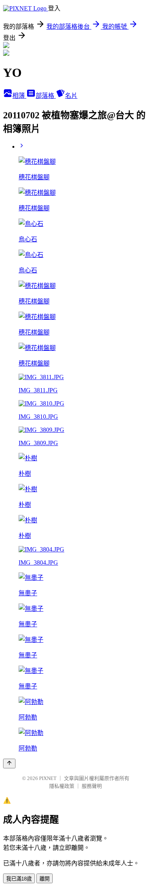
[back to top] (9, 763)
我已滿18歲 (19, 879)
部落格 (46, 95)
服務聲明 (92, 786)
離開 (44, 879)
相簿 (19, 95)
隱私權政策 (61, 786)
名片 (71, 95)
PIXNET (48, 778)
